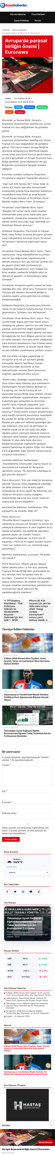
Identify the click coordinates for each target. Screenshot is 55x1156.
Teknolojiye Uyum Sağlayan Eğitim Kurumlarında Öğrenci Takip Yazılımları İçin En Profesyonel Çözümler (27, 1005)
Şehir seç (12, 867)
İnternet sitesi (9, 813)
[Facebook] (7, 892)
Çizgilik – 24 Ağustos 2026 (17, 1016)
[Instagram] (23, 892)
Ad (4, 791)
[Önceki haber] (40, 910)
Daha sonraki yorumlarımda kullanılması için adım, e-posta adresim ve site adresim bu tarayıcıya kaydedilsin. (25, 830)
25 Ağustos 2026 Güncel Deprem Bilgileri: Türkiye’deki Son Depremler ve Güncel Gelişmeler (27, 1012)
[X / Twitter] (15, 892)
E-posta (7, 802)
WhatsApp (42, 107)
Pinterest (19, 112)
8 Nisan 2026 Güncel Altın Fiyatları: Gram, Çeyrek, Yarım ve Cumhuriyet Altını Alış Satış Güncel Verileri (28, 994)
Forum (38, 20)
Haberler (6, 30)
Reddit (9, 112)
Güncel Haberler (18, 14)
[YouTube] (31, 892)
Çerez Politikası (21, 20)
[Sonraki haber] (46, 910)
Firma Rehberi (38, 14)
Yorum (6, 765)
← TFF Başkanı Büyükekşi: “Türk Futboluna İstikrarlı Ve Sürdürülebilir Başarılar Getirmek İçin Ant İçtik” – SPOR (13, 610)
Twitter (18, 107)
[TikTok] (39, 892)
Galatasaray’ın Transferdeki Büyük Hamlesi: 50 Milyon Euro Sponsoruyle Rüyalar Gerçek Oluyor (27, 999)
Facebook (30, 107)
